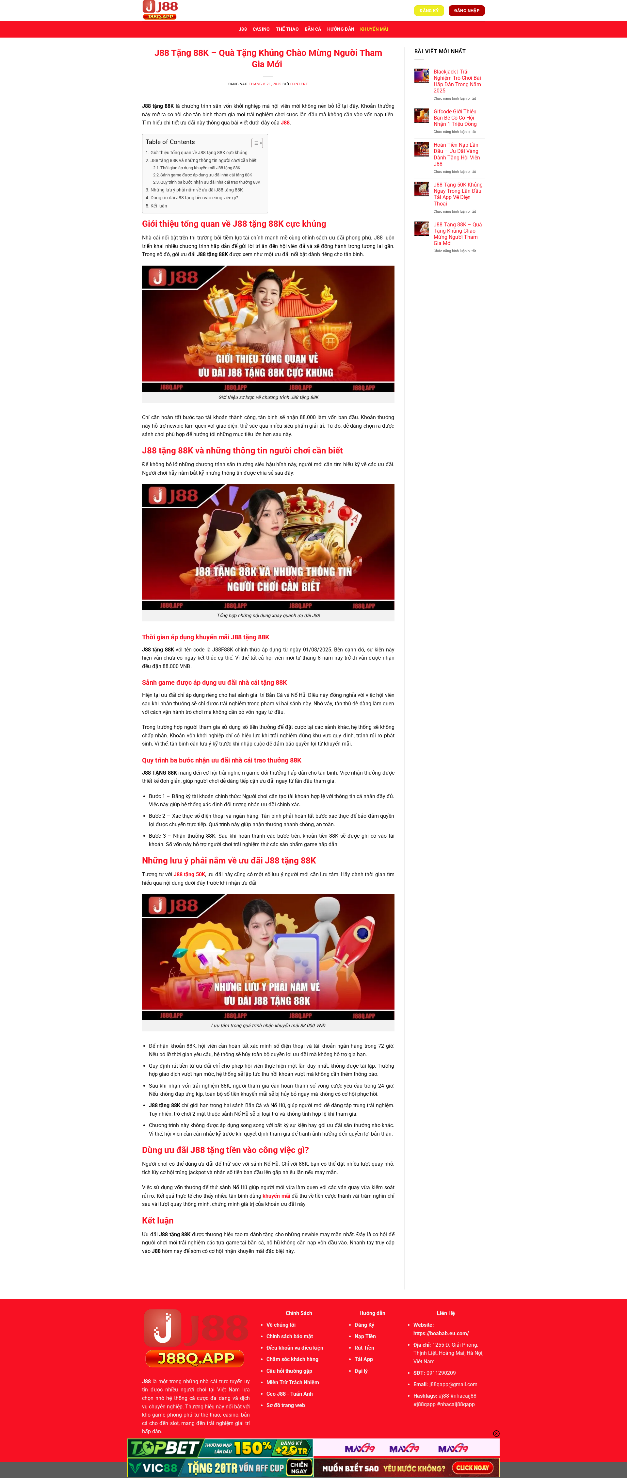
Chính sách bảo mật (289, 1336)
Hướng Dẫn (341, 29)
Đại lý (361, 1371)
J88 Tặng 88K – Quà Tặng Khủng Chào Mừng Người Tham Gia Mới (458, 234)
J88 (243, 29)
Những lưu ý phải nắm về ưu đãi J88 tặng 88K (197, 190)
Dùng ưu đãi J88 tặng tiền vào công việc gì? (194, 198)
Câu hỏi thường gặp (289, 1371)
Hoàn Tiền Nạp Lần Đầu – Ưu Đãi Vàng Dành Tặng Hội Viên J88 (457, 154)
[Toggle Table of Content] (254, 143)
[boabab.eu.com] (174, 10)
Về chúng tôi (281, 1325)
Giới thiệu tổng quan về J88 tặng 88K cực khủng (200, 153)
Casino (261, 29)
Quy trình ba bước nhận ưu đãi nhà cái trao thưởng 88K (210, 182)
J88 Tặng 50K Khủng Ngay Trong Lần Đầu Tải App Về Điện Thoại (458, 194)
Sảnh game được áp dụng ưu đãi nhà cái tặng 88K (206, 174)
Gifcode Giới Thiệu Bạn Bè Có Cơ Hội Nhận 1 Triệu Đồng (455, 117)
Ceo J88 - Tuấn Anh (289, 1394)
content (299, 84)
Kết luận (159, 206)
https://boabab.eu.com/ (441, 1333)
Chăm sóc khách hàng (292, 1359)
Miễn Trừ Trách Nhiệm (292, 1382)
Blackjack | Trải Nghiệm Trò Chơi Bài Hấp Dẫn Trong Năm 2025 (457, 81)
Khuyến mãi (374, 29)
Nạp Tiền (365, 1336)
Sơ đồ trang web (285, 1405)
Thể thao (287, 29)
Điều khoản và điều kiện (294, 1348)
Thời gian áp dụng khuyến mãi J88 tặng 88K (200, 167)
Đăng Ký (364, 1325)
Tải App (364, 1359)
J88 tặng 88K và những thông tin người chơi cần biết (204, 160)
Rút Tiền (364, 1348)
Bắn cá (313, 29)
